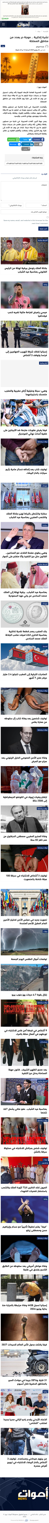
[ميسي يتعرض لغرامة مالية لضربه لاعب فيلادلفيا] (24, 295)
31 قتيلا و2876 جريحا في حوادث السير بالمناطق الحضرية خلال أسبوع (27, 1382)
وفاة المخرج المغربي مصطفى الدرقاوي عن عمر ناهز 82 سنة (25, 838)
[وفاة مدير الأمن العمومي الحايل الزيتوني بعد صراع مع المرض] (24, 740)
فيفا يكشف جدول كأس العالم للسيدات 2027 (24, 1344)
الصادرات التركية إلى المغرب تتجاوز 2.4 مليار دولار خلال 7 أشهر (25, 676)
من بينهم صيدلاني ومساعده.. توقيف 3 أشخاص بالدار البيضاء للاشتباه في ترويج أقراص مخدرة (27, 1462)
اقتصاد (45, 646)
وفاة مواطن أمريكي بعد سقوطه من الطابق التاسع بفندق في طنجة (24, 1267)
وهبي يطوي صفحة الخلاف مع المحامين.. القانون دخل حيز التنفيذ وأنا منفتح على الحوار (24, 554)
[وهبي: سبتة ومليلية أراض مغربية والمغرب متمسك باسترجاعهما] (24, 373)
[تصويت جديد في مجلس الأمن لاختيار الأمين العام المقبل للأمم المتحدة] (24, 902)
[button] (38, 139)
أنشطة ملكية (42, 240)
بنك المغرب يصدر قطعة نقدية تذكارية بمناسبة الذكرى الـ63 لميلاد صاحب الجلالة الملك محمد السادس (26, 634)
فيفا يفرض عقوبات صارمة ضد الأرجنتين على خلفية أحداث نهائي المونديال (25, 432)
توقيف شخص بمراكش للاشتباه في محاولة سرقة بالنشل (25, 1150)
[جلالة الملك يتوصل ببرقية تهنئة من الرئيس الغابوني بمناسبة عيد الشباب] (24, 250)
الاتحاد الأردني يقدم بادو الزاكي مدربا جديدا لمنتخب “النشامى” (25, 1421)
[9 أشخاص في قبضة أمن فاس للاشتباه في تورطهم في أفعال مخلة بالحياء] (24, 1013)
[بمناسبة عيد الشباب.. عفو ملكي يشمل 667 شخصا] (24, 1091)
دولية (45, 323)
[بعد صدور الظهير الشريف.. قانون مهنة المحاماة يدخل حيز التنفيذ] (24, 1052)
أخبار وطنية (43, 363)
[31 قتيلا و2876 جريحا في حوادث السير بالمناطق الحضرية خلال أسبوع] (24, 1363)
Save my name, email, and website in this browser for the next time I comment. (26, 222)
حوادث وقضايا (42, 441)
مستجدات (43, 1041)
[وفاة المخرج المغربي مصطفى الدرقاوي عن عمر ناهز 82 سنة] (24, 819)
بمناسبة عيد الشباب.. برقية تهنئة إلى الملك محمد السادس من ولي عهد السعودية (25, 594)
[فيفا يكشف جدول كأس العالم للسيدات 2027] (24, 1327)
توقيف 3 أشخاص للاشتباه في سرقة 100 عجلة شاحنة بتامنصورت (26, 877)
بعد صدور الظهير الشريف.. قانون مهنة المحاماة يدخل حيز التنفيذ (27, 1071)
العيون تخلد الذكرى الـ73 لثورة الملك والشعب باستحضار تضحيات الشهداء (24, 1189)
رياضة (45, 284)
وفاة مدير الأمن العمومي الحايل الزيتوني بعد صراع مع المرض (24, 759)
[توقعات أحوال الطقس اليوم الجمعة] (24, 941)
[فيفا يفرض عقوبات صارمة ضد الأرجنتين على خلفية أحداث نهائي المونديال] (24, 412)
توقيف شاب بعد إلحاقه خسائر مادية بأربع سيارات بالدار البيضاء (26, 471)
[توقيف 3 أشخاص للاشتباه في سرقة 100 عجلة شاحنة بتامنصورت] (24, 858)
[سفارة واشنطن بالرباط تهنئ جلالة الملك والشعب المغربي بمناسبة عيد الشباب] (24, 496)
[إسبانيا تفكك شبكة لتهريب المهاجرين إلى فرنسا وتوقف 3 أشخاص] (24, 334)
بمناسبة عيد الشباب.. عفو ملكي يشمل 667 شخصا (25, 1110)
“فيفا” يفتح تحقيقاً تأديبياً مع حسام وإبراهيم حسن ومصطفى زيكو (25, 1228)
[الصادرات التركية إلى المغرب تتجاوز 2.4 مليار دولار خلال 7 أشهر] (24, 657)
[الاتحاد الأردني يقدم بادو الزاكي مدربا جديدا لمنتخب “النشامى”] (24, 1402)
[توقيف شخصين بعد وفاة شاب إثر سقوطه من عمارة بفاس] (24, 701)
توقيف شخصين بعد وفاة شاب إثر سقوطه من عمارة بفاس (25, 720)
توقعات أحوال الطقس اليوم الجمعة (29, 958)
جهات (3, 46)
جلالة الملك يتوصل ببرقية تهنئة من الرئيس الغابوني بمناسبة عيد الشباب (26, 270)
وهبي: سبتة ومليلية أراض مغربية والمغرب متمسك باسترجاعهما (25, 392)
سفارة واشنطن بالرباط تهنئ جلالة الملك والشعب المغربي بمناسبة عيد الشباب (26, 515)
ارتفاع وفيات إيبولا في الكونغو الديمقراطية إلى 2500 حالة (25, 798)
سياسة (44, 525)
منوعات (44, 485)
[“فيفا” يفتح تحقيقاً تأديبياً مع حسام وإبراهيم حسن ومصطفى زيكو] (24, 1209)
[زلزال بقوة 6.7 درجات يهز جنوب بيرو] (24, 977)
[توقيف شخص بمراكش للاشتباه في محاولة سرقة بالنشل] (24, 1131)
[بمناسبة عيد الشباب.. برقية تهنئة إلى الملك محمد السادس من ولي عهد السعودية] (24, 574)
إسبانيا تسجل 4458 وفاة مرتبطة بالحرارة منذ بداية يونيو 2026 (24, 1307)
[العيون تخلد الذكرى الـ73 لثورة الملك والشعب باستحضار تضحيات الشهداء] (24, 1170)
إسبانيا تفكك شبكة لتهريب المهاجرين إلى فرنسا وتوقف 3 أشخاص (26, 353)
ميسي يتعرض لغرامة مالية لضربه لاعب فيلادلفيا (27, 314)
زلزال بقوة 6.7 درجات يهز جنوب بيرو (29, 994)
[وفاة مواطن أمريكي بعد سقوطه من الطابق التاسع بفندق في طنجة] (24, 1248)
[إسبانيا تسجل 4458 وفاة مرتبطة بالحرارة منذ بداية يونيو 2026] (24, 1288)
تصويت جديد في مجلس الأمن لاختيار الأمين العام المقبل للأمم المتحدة (25, 921)
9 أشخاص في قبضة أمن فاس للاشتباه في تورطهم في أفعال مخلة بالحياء (25, 1032)
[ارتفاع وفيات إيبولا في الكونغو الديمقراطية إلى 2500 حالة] (24, 779)
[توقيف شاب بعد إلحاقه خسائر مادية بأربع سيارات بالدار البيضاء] (24, 452)
